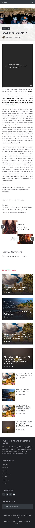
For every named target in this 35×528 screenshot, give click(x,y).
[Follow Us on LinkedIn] (14, 494)
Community (5, 467)
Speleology (27, 210)
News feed (7, 521)
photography (20, 210)
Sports (6, 28)
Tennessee (5, 212)
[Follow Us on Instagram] (10, 494)
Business (5, 464)
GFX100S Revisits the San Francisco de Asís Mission (24, 374)
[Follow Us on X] (7, 494)
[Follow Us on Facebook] (3, 494)
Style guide (17, 523)
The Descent (13, 212)
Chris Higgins (12, 105)
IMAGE (10, 210)
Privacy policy (27, 521)
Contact (20, 521)
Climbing (4, 210)
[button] (33, 2)
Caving (22, 207)
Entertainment (6, 474)
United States (22, 212)
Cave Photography (13, 207)
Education (5, 471)
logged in (12, 256)
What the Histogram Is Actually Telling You (23, 390)
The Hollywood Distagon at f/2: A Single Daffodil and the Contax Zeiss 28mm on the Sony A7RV (24, 424)
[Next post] (32, 238)
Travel (4, 483)
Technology (5, 480)
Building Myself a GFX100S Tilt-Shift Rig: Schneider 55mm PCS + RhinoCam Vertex (17, 336)
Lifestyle (4, 477)
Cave (6, 207)
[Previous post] (2, 226)
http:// (7, 187)
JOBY (14, 210)
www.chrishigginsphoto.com (17, 187)
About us (13, 521)
